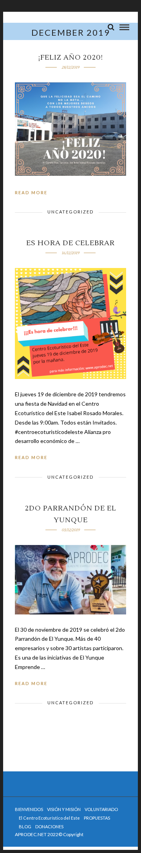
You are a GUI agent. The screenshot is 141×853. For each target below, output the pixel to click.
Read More (31, 192)
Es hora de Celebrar (70, 243)
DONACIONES (49, 826)
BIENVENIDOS (29, 809)
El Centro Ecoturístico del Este (49, 817)
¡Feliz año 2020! (70, 57)
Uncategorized (70, 211)
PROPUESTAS (97, 817)
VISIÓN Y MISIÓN (64, 809)
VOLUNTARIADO (101, 809)
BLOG (25, 826)
